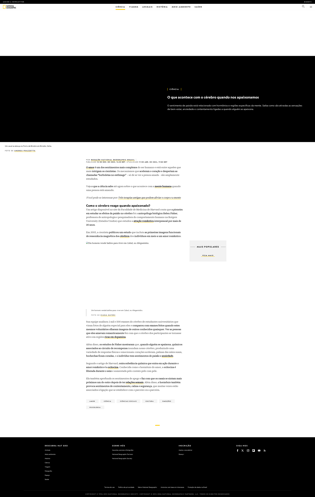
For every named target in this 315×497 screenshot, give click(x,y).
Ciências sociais (128, 401)
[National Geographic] (4, 7)
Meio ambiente (50, 454)
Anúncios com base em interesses (172, 487)
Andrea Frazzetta (25, 151)
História (47, 458)
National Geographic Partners (122, 454)
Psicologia (95, 407)
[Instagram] (248, 451)
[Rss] (264, 451)
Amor (92, 401)
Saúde (47, 479)
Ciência (174, 89)
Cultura (150, 401)
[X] (242, 451)
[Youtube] (259, 451)
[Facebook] (237, 451)
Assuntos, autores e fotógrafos (122, 450)
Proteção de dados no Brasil (197, 487)
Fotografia (48, 471)
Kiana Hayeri (108, 315)
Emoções (167, 401)
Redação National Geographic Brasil (113, 160)
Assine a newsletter (13, 2)
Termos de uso (109, 487)
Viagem (47, 467)
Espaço (47, 475)
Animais (47, 450)
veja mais (208, 255)
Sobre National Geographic (147, 487)
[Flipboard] (253, 451)
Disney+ (308, 2)
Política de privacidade (126, 487)
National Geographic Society (122, 458)
